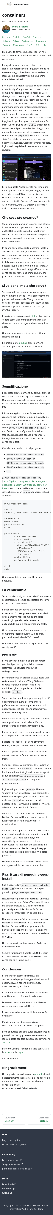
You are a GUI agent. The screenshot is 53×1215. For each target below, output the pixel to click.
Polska (16, 41)
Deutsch (6, 37)
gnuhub (23, 342)
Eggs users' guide (11, 1140)
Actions (8, 1052)
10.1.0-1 (6, 1042)
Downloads (8, 1184)
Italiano (6, 41)
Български (41, 41)
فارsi (44, 45)
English (16, 37)
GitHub (6, 1192)
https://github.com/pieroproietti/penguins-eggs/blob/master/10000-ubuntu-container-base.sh (24, 485)
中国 (38, 45)
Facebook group (10, 1160)
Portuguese (27, 41)
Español (26, 37)
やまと (30, 45)
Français (36, 37)
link (33, 316)
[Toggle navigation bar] (4, 4)
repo (20, 1052)
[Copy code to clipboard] (47, 503)
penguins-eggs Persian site (16, 1168)
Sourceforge (8, 1188)
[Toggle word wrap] (42, 503)
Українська (18, 45)
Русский (6, 45)
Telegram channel (11, 1164)
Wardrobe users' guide (14, 1144)
